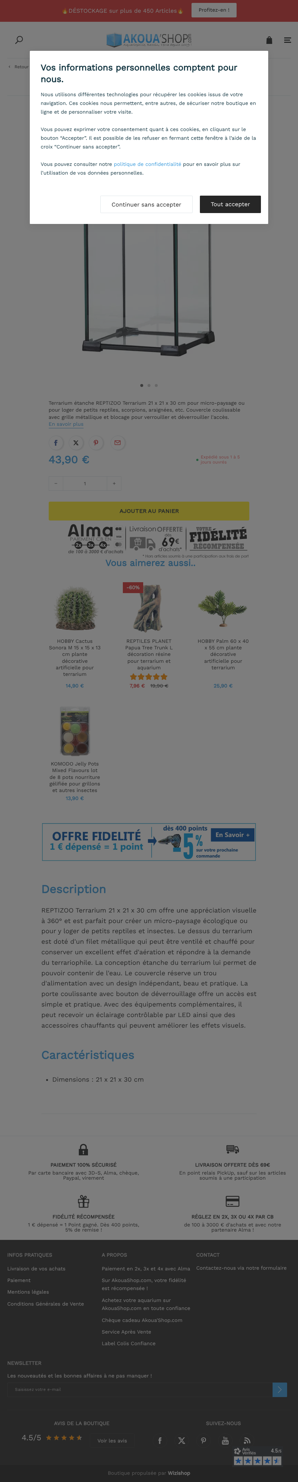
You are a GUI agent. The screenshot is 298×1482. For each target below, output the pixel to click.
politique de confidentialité (147, 164)
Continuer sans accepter (146, 204)
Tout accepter (230, 204)
